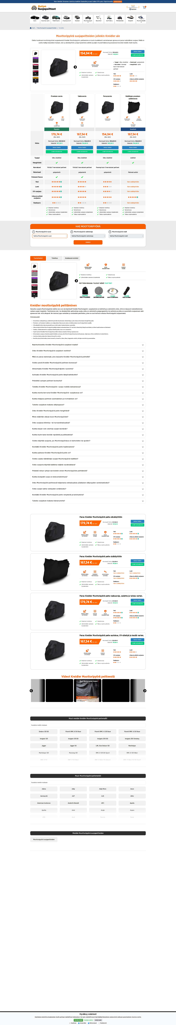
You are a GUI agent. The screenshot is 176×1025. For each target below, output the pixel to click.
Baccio (102, 817)
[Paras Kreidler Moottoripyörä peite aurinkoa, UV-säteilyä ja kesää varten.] (54, 650)
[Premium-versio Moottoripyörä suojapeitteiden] (57, 107)
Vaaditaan (73, 1023)
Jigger (44, 746)
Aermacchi (43, 796)
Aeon (132, 789)
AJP (73, 796)
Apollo (132, 803)
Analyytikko (83, 1023)
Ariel (73, 810)
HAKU (88, 242)
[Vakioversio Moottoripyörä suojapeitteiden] (82, 107)
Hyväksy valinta (88, 1020)
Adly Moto (102, 789)
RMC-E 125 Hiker (132, 753)
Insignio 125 (44, 738)
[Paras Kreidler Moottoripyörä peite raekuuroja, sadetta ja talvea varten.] (54, 611)
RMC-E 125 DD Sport (103, 753)
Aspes (132, 810)
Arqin (103, 810)
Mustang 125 (73, 753)
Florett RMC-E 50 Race (73, 731)
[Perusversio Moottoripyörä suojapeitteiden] (107, 107)
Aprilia (44, 810)
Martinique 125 (44, 753)
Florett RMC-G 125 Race (103, 731)
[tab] (38, 258)
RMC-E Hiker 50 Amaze (103, 760)
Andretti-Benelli (73, 803)
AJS (102, 796)
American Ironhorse (44, 803)
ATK (44, 817)
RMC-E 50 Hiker (73, 760)
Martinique (132, 746)
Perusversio (107, 96)
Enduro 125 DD (44, 731)
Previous (31, 691)
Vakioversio (82, 96)
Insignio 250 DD (102, 738)
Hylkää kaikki (98, 1020)
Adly (73, 789)
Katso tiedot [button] (138, 51)
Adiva (44, 789)
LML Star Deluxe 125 (103, 746)
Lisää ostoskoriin (137, 55)
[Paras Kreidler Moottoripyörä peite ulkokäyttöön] (54, 532)
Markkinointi (103, 1023)
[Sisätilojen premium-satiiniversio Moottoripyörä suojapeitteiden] (133, 107)
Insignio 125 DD (73, 738)
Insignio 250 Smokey (132, 738)
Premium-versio (57, 96)
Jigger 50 (73, 746)
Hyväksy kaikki (78, 1020)
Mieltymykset (93, 1023)
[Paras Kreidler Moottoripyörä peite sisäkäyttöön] (54, 571)
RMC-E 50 (44, 760)
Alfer (132, 796)
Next (75, 67)
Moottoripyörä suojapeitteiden (47, 28)
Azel (73, 817)
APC (102, 803)
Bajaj (132, 817)
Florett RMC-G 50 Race (132, 731)
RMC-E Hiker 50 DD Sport (132, 760)
